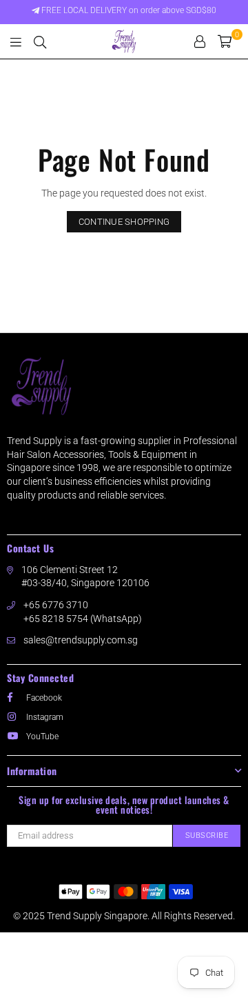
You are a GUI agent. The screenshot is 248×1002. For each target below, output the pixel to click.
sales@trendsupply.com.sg (80, 639)
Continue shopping (124, 222)
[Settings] (199, 41)
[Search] (40, 41)
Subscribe (207, 835)
